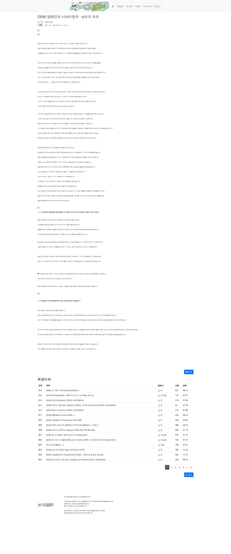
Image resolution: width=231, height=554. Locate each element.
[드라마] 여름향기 (53, 444)
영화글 (120, 6)
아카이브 (147, 6)
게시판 (129, 6)
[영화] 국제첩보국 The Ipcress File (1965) (64, 420)
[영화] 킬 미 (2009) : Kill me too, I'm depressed (66, 435)
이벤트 (138, 6)
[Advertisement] (115, 360)
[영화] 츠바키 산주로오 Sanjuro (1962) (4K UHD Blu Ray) (70, 430)
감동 (163, 444)
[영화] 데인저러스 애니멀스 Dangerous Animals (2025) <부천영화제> (76, 459)
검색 (190, 474)
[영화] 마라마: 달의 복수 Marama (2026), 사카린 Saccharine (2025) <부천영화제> (81, 405)
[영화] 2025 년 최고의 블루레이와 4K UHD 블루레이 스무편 (71, 425)
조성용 (164, 395)
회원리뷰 (44, 379)
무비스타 (49, 22)
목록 (190, 372)
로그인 (157, 6)
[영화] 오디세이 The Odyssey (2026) (61, 390)
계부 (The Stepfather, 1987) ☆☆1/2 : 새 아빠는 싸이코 (70, 395)
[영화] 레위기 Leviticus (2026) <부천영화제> (65, 410)
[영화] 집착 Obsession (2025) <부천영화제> (65, 400)
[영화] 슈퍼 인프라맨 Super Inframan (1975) (65, 449)
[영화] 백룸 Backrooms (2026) (59, 415)
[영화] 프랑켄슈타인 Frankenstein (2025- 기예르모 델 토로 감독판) (74, 454)
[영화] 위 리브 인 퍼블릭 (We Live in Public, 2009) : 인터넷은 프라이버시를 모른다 (81, 440)
